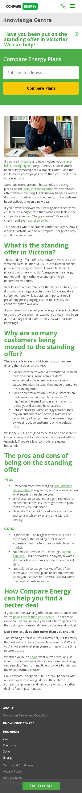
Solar (6, 751)
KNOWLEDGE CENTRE (18, 723)
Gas (5, 739)
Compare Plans (41, 88)
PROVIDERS (11, 732)
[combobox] (41, 72)
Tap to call (41, 785)
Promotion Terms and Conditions (26, 715)
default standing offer (38, 189)
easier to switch (38, 220)
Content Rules (12, 777)
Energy (7, 757)
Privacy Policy (12, 771)
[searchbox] (42, 72)
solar (33, 657)
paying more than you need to (33, 617)
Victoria (26, 161)
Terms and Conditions (18, 765)
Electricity (9, 745)
